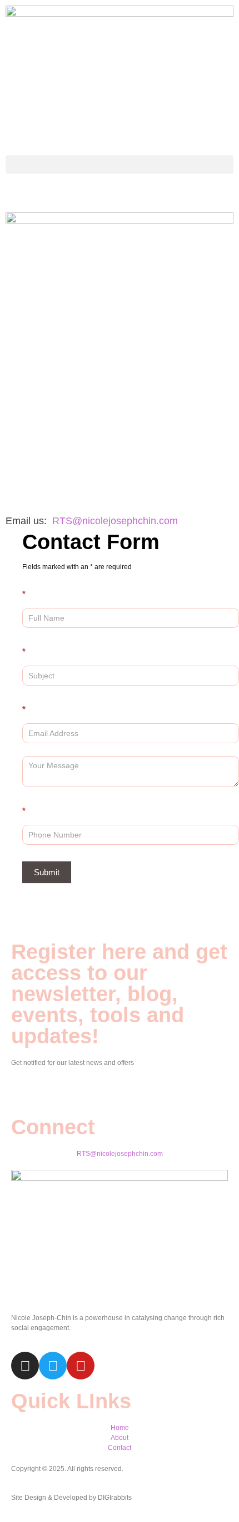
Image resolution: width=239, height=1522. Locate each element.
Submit (46, 872)
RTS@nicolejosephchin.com (115, 520)
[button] (119, 164)
